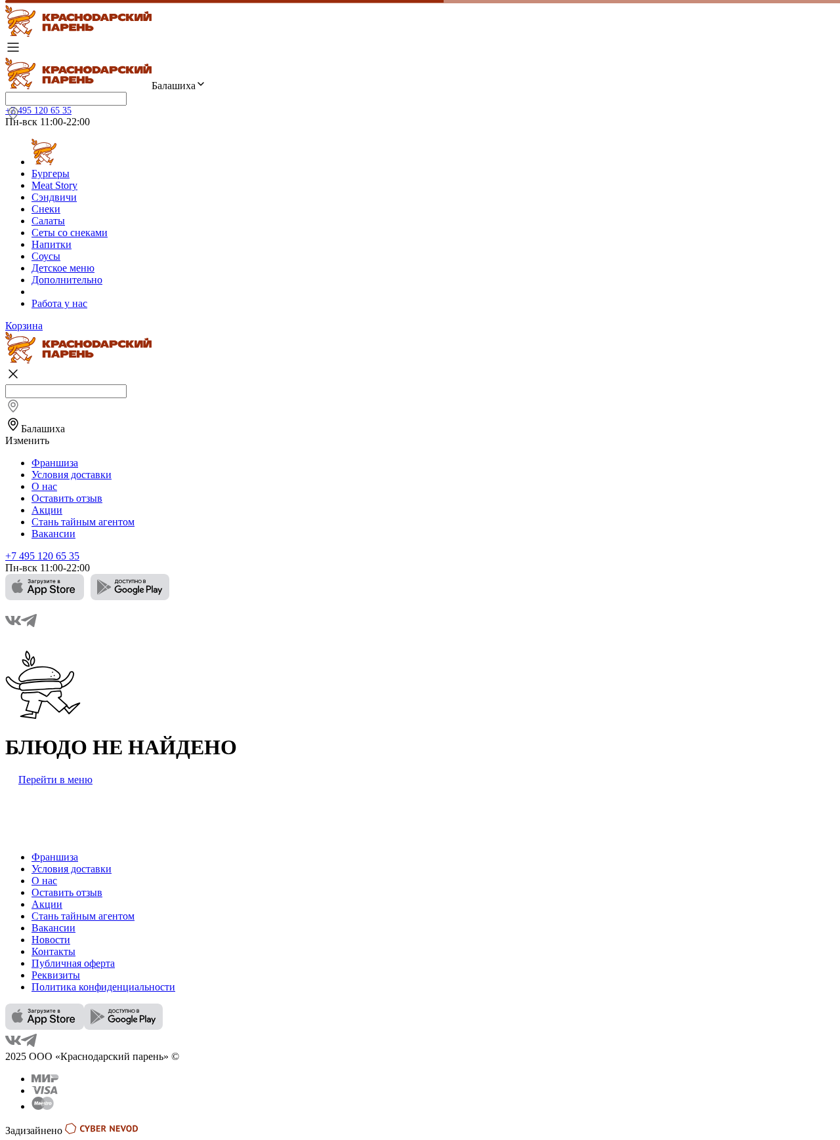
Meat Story (54, 185)
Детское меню (63, 268)
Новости (51, 939)
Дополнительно (67, 279)
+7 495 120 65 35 (38, 110)
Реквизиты (56, 975)
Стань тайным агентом (83, 521)
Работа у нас (59, 303)
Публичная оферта (73, 963)
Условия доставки (72, 474)
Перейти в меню (55, 779)
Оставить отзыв (67, 498)
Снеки (46, 208)
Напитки (52, 244)
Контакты (53, 951)
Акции (47, 510)
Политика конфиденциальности (103, 986)
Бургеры (51, 173)
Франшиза (55, 462)
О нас (44, 486)
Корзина (24, 325)
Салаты (48, 220)
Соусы (46, 256)
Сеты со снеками (70, 232)
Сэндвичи (54, 197)
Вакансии (53, 533)
